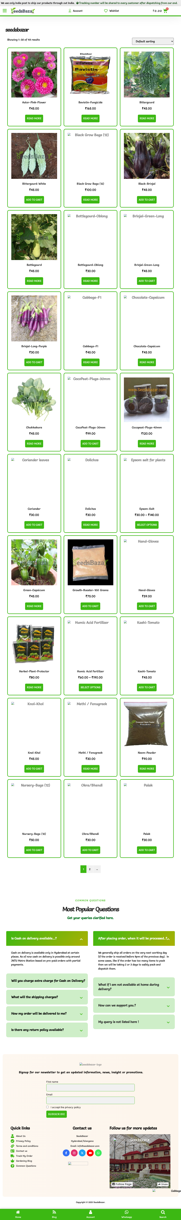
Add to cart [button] (34, 199)
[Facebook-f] (66, 1152)
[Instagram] (74, 1152)
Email (49, 1094)
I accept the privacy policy (65, 1107)
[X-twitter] (82, 1152)
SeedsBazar (140, 1140)
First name (52, 1081)
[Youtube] (90, 1152)
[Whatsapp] (98, 1152)
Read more (34, 118)
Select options (147, 524)
